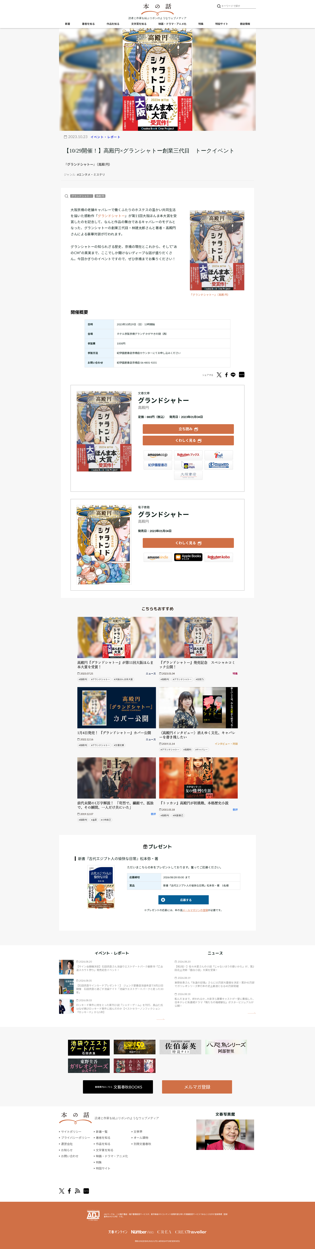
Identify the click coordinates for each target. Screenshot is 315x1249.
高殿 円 (100, 196)
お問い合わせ (70, 1156)
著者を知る (88, 23)
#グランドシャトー (100, 679)
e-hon (188, 465)
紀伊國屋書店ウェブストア (158, 465)
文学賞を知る (139, 23)
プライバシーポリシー (75, 1137)
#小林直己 (106, 819)
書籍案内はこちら (118, 1087)
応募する (175, 900)
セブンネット (219, 455)
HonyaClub (219, 465)
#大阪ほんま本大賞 (123, 679)
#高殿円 (187, 749)
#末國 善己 (178, 815)
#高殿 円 (83, 679)
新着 (67, 23)
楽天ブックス (188, 455)
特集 (200, 23)
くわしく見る (185, 440)
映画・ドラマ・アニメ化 (172, 23)
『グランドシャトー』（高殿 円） (210, 294)
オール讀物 (141, 1137)
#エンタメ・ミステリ (91, 174)
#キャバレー (201, 749)
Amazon (158, 455)
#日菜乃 (200, 679)
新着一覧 (102, 1131)
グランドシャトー (81, 196)
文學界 (138, 1131)
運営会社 (67, 1144)
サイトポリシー (71, 1131)
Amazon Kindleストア (158, 557)
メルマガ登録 (197, 1087)
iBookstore (188, 557)
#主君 (94, 819)
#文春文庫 (119, 745)
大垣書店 (188, 475)
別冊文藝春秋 (142, 1144)
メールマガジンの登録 (195, 910)
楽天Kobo (219, 557)
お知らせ (67, 1150)
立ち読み (185, 429)
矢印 (160, 1019)
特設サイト (221, 23)
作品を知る (113, 23)
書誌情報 (245, 23)
